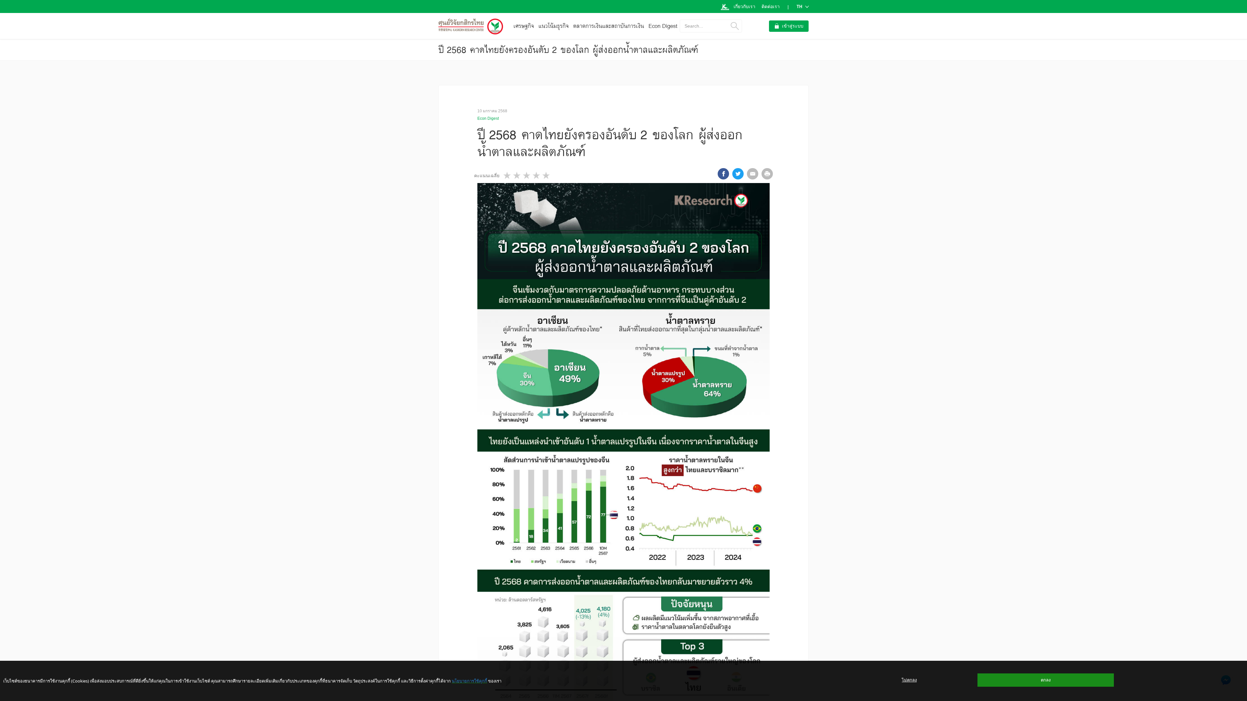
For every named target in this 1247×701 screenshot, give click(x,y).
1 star (507, 175)
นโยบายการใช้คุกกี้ (469, 681)
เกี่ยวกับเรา (744, 6)
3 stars (527, 175)
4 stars (537, 175)
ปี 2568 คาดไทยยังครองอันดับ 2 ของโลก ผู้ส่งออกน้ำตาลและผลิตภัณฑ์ (568, 49)
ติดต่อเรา (771, 6)
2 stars (517, 175)
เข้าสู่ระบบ (792, 26)
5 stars (546, 175)
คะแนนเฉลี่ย (486, 175)
